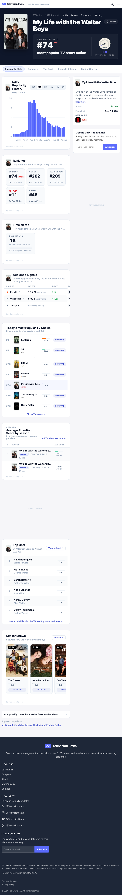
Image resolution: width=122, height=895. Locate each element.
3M (45, 87)
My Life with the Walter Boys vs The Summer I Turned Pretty (31, 725)
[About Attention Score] (113, 55)
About (5, 779)
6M (52, 87)
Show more (80, 102)
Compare (6, 774)
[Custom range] (63, 87)
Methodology (8, 784)
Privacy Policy (8, 884)
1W (33, 87)
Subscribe (110, 147)
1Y (58, 87)
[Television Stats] (13, 4)
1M (39, 87)
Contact (6, 788)
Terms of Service (9, 881)
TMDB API (31, 873)
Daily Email (7, 769)
